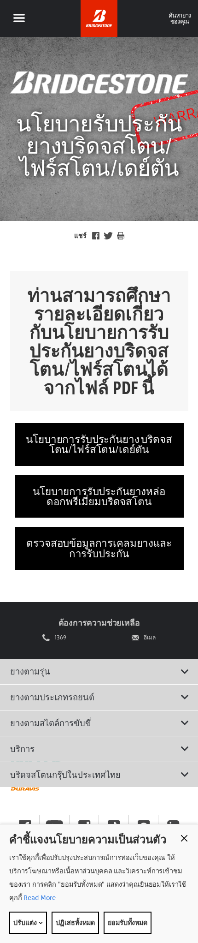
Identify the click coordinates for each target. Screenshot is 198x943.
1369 (60, 637)
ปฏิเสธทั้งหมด (75, 922)
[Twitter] (108, 235)
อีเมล (150, 637)
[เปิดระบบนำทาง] (19, 18)
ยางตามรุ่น (30, 671)
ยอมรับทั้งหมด (127, 922)
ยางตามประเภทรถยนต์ (52, 697)
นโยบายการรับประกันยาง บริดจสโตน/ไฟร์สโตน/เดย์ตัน (99, 444)
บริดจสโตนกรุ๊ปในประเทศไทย (65, 775)
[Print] (120, 235)
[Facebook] (95, 235)
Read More (39, 897)
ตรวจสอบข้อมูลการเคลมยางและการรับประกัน (99, 548)
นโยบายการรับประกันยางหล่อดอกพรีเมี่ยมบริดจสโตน (99, 496)
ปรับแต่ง (25, 922)
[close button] (184, 838)
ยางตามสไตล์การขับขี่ (50, 723)
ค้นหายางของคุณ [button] (180, 18)
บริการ (22, 749)
